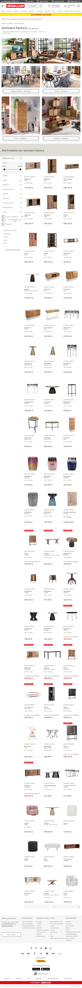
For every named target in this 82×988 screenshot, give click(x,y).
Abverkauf (39, 921)
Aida (5, 246)
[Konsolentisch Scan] (52, 314)
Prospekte (30, 1)
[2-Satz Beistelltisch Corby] (52, 771)
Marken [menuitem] (59, 11)
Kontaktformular (54, 928)
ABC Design (7, 233)
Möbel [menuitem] (3, 11)
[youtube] (46, 948)
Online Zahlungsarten (27, 923)
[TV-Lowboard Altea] (71, 165)
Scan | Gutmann (21, 138)
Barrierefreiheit (68, 978)
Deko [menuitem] (53, 11)
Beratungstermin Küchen (56, 923)
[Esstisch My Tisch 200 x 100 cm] (52, 880)
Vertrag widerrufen (74, 986)
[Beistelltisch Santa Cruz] (71, 388)
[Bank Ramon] (52, 845)
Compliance (69, 940)
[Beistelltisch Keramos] (32, 463)
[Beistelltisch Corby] (32, 614)
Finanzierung (53, 932)
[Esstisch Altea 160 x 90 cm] (52, 653)
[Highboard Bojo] (52, 165)
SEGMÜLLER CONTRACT (72, 936)
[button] (22, 217)
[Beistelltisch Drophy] (71, 314)
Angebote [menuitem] (67, 11)
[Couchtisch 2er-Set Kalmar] (71, 771)
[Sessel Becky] (32, 810)
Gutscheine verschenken (42, 930)
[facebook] (31, 948)
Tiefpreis (38, 925)
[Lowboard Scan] (52, 276)
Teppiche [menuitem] (47, 11)
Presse (52, 936)
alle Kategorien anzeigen (13, 249)
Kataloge (38, 934)
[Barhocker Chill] (32, 732)
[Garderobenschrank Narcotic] (71, 498)
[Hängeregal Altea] (71, 240)
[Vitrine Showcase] (71, 653)
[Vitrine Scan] (32, 240)
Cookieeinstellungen (53, 978)
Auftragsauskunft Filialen (28, 925)
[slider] (4, 169)
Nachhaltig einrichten (71, 934)
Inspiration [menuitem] (77, 11)
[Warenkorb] (78, 6)
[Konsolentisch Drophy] (32, 388)
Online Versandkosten (27, 921)
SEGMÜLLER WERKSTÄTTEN (73, 932)
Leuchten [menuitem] (23, 11)
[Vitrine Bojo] (52, 240)
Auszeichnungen (70, 938)
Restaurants (69, 923)
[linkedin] (51, 948)
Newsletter (39, 928)
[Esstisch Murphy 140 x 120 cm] (32, 276)
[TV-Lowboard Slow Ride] (32, 692)
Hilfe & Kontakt (44, 1)
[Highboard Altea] (52, 201)
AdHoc (5, 240)
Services (52, 930)
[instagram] (41, 948)
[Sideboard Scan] (32, 314)
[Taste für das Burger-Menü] (3, 6)
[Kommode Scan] (71, 276)
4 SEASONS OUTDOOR (10, 230)
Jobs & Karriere (70, 925)
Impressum (19, 978)
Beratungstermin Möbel (56, 921)
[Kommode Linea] (32, 880)
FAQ (51, 934)
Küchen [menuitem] (9, 11)
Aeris (5, 243)
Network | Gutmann (61, 138)
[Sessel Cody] (71, 880)
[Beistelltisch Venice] (71, 614)
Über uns (68, 928)
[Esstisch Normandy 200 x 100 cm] (52, 539)
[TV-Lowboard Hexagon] (71, 845)
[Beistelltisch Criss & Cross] (32, 350)
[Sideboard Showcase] (32, 653)
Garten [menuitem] (16, 11)
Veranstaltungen (40, 936)
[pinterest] (36, 948)
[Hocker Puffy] (71, 810)
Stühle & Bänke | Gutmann (21, 91)
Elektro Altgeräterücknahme (57, 938)
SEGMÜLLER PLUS (75, 1)
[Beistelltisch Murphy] (71, 539)
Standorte (68, 921)
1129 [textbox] (19, 166)
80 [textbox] (3, 166)
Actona (6, 237)
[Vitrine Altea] (71, 201)
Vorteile (68, 930)
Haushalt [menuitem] (39, 11)
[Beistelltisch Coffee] (32, 578)
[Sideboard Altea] (32, 165)
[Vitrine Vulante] (32, 539)
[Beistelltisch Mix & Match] (52, 732)
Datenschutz (38, 978)
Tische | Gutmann (61, 91)
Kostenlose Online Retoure (28, 928)
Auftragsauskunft (59, 1)
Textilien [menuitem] (32, 11)
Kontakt (52, 925)
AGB (28, 978)
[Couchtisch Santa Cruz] (52, 424)
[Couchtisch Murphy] (52, 388)
